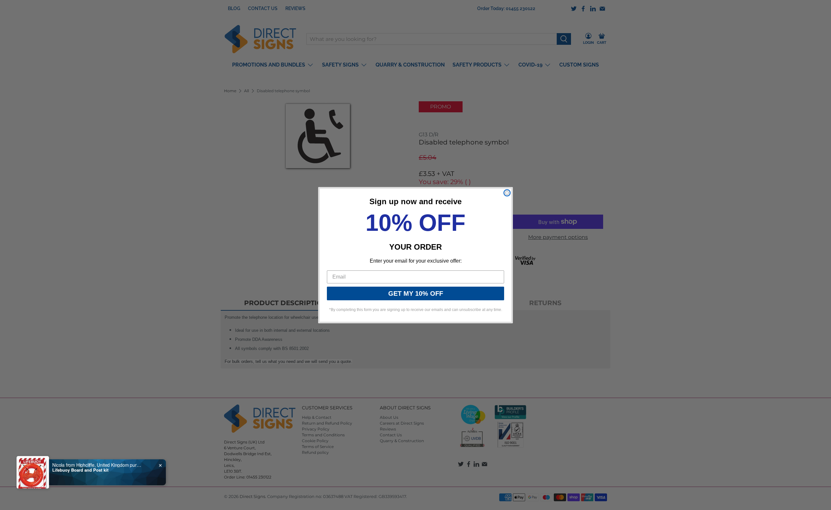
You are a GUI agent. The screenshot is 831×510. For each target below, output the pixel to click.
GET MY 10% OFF (415, 293)
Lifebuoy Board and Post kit (80, 469)
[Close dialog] (507, 193)
